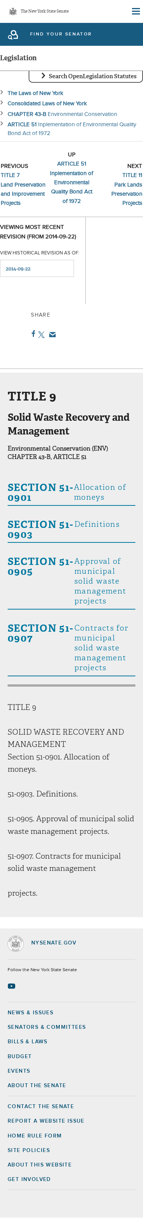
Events (19, 1071)
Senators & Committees (47, 1027)
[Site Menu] (135, 11)
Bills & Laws (28, 1041)
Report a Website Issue (46, 1121)
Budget (20, 1056)
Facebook (32, 333)
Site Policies (29, 1150)
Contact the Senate (41, 1106)
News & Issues (30, 1012)
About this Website (40, 1165)
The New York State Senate (45, 12)
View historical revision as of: (39, 253)
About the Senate (37, 1085)
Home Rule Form (35, 1136)
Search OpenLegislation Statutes (93, 76)
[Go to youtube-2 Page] (12, 986)
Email (51, 334)
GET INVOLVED (29, 1179)
